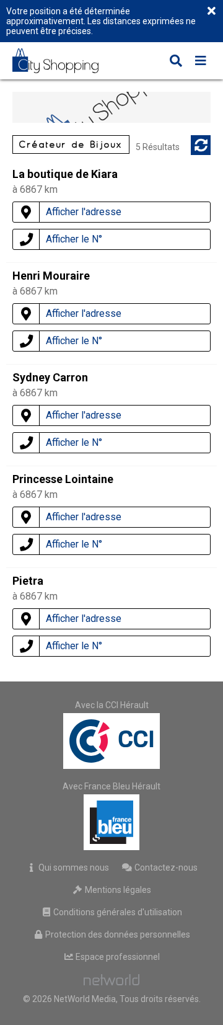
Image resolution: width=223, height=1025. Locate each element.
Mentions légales (117, 890)
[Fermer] (211, 11)
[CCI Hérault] (111, 741)
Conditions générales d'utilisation (116, 912)
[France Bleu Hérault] (111, 822)
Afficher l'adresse (83, 212)
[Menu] (201, 62)
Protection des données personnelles (116, 934)
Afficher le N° (74, 239)
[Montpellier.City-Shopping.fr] (64, 60)
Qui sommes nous (73, 867)
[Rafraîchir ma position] (201, 145)
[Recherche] (176, 62)
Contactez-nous (165, 867)
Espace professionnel (117, 957)
